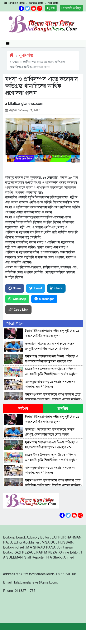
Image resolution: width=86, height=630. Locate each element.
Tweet (38, 288)
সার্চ (52, 8)
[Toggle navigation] (7, 43)
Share (17, 288)
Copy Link (21, 309)
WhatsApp (19, 299)
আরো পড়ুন (14, 323)
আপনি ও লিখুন (72, 8)
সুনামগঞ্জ (26, 55)
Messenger (46, 299)
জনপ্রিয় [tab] (63, 408)
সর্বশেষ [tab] (23, 408)
